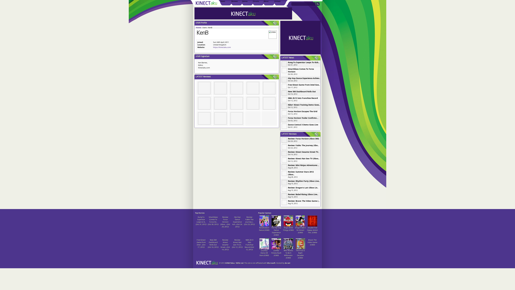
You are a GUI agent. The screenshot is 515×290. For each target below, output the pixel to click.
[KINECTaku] (207, 3)
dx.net (287, 263)
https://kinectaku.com (222, 47)
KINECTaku (230, 263)
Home (198, 27)
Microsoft (271, 263)
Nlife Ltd (239, 263)
